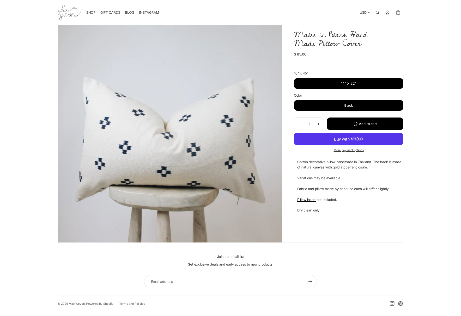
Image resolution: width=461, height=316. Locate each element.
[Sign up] (310, 281)
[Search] (377, 12)
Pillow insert (306, 200)
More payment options (349, 150)
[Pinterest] (400, 303)
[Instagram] (392, 303)
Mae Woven (77, 303)
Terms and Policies (132, 303)
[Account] (387, 12)
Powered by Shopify (100, 303)
